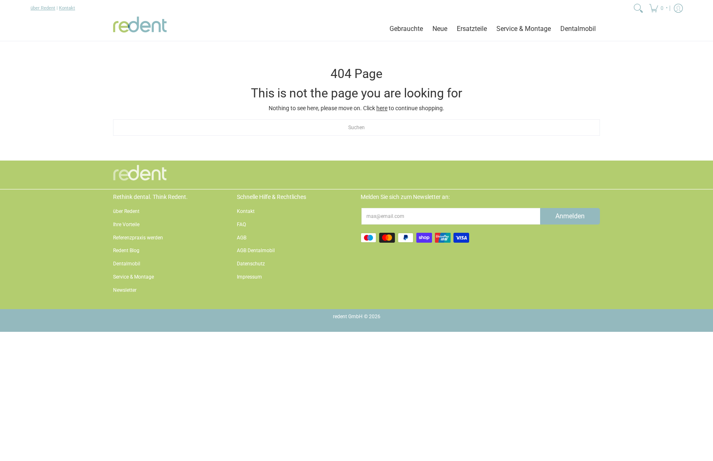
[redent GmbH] (140, 29)
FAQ (241, 224)
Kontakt (67, 8)
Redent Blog (126, 250)
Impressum (249, 277)
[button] (657, 8)
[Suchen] (638, 8)
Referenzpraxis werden (138, 238)
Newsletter (125, 290)
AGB (241, 238)
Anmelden (570, 216)
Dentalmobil (126, 264)
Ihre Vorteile (126, 224)
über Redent (43, 8)
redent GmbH (348, 316)
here (381, 108)
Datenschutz (251, 264)
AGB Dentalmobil (256, 250)
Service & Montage (133, 277)
